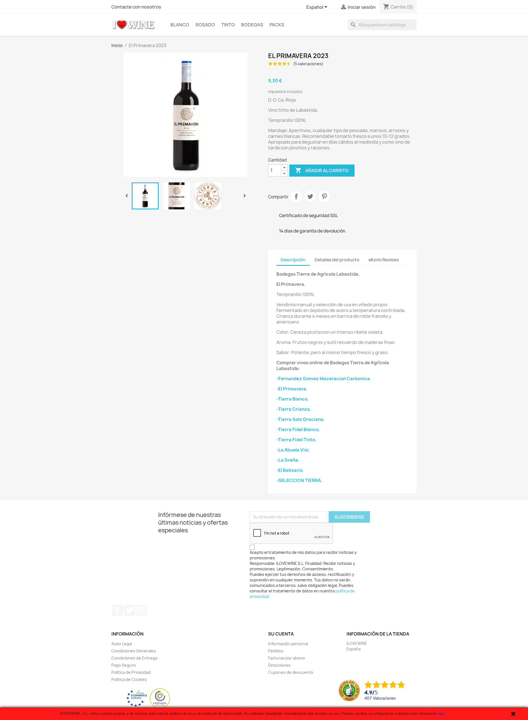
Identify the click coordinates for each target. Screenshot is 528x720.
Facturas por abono (286, 658)
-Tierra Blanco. (292, 399)
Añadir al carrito (322, 170)
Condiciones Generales (133, 650)
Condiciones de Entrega (134, 658)
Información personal (288, 643)
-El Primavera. (291, 389)
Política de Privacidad (131, 672)
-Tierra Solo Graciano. (300, 419)
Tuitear (310, 196)
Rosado (205, 25)
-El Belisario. (290, 470)
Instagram (141, 610)
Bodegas (252, 25)
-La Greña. (287, 460)
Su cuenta (281, 634)
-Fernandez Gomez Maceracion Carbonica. (323, 379)
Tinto (228, 25)
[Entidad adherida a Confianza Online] (148, 698)
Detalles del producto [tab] (337, 260)
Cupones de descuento (290, 672)
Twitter (129, 610)
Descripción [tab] (293, 260)
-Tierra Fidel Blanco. (298, 429)
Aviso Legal (121, 643)
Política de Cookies (129, 679)
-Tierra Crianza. (293, 409)
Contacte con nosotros (136, 7)
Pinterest (324, 196)
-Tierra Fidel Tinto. (296, 440)
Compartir (296, 196)
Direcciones (279, 665)
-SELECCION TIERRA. (299, 480)
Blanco (179, 25)
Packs (277, 25)
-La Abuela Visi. (293, 450)
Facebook (117, 610)
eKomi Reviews (384, 260)
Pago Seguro (123, 665)
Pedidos (276, 650)
